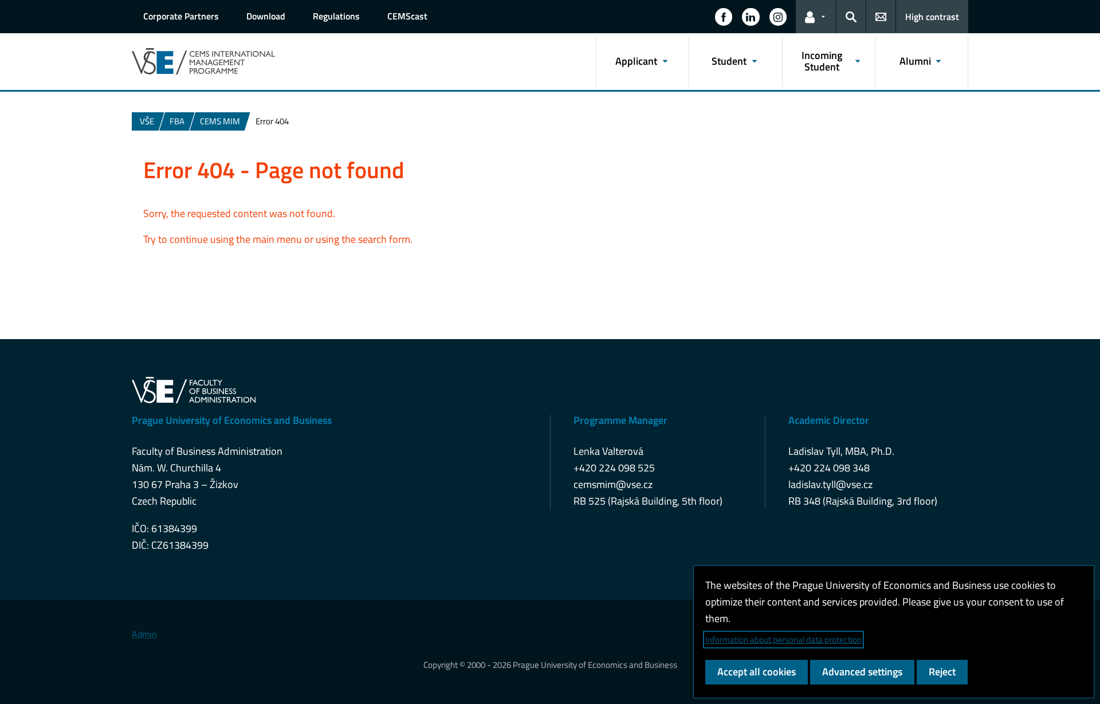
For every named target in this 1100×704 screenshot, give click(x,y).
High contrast (932, 16)
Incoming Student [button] (822, 61)
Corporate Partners (181, 16)
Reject (942, 671)
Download (265, 16)
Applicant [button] (636, 61)
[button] (723, 16)
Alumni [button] (915, 61)
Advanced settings (862, 671)
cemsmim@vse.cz (613, 484)
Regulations (336, 16)
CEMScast (407, 16)
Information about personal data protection (783, 639)
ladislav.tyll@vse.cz (830, 484)
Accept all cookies (756, 671)
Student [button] (729, 61)
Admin (144, 634)
